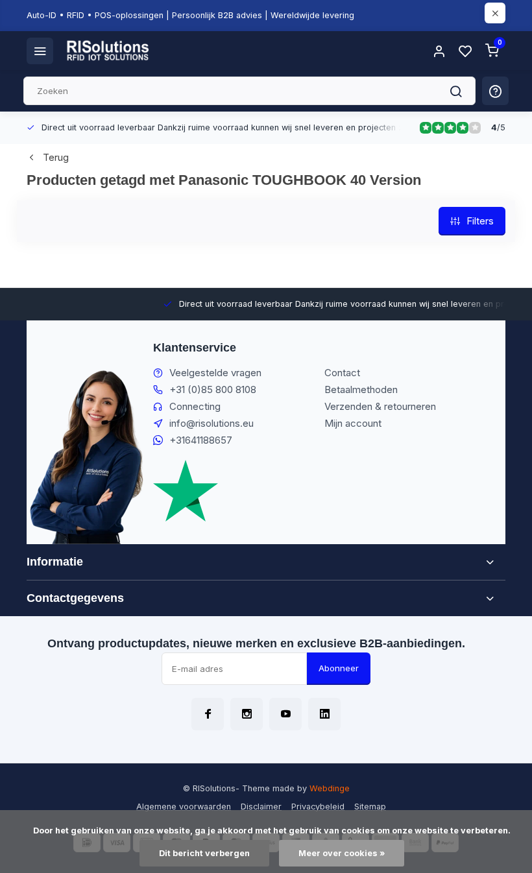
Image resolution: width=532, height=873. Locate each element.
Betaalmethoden (361, 389)
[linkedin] (324, 714)
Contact (342, 372)
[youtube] (285, 714)
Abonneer (339, 668)
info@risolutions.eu (211, 423)
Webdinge (329, 788)
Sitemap (370, 806)
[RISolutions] (108, 50)
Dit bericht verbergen (204, 853)
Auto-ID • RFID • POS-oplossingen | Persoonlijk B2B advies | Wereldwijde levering (190, 15)
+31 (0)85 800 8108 (212, 389)
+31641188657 (200, 440)
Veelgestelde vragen (215, 372)
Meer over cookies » (341, 853)
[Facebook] (207, 714)
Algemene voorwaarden (183, 806)
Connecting (195, 406)
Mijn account (352, 423)
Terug (56, 157)
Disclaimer (261, 806)
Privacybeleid (318, 806)
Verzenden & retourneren (380, 406)
